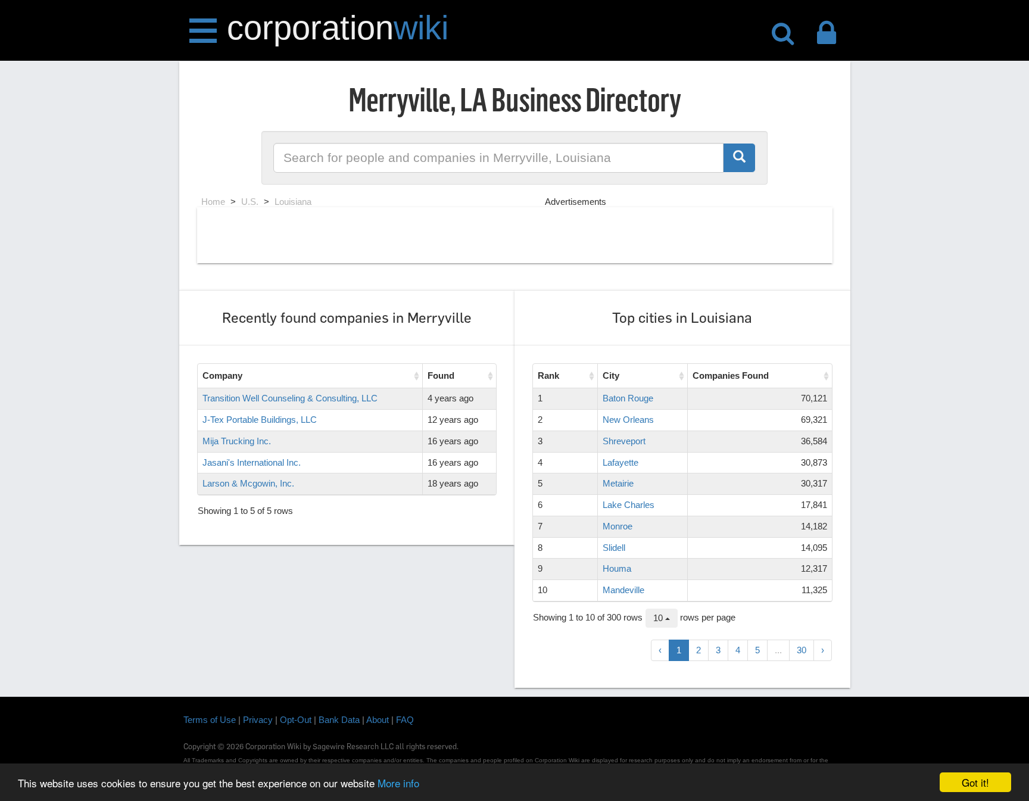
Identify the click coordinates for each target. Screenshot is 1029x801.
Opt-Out (295, 720)
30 (801, 650)
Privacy (258, 720)
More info (398, 782)
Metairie (618, 483)
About (377, 720)
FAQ (405, 720)
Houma (617, 568)
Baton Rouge (628, 398)
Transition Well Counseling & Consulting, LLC (290, 398)
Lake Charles (628, 505)
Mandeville (623, 590)
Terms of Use (209, 720)
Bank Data (339, 720)
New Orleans (628, 419)
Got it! (975, 782)
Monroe (617, 526)
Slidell (614, 548)
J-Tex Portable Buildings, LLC (259, 419)
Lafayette (620, 462)
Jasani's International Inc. (251, 462)
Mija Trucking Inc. (236, 441)
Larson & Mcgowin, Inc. (248, 483)
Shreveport (624, 441)
